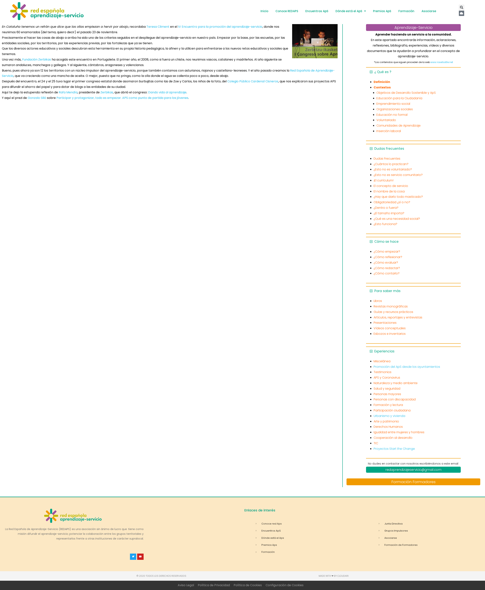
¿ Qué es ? (382, 72)
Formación (406, 11)
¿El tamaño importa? (389, 213)
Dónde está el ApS (349, 11)
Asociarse (429, 11)
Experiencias (384, 351)
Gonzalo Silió (37, 98)
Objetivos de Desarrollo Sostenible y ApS (406, 93)
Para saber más (387, 291)
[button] (461, 7)
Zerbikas (106, 92)
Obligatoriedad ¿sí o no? (392, 202)
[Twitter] (133, 557)
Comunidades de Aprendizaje (398, 125)
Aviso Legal (186, 585)
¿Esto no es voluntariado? (393, 169)
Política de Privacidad (214, 585)
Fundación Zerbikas (36, 59)
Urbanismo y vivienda (389, 416)
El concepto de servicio (391, 186)
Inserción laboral (388, 131)
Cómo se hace (386, 241)
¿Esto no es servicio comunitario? (398, 175)
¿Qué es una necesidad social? (397, 219)
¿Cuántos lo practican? (391, 164)
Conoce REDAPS (286, 11)
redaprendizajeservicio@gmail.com (413, 469)
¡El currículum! (383, 180)
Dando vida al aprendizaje (167, 92)
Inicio (264, 11)
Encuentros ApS (316, 11)
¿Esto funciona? (385, 224)
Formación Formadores (413, 481)
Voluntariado (386, 120)
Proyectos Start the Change (394, 449)
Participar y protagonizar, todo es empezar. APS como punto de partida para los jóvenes (122, 98)
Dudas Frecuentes (389, 148)
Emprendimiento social (393, 104)
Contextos (382, 87)
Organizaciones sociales (394, 109)
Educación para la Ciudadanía (399, 98)
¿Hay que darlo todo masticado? (398, 197)
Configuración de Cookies (285, 585)
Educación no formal (392, 115)
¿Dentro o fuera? (386, 208)
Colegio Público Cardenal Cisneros (252, 81)
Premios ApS (382, 11)
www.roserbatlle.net (441, 62)
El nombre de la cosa (389, 191)
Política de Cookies (248, 585)
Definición (382, 82)
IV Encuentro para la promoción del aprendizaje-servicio (220, 26)
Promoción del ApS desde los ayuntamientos (407, 367)
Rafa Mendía (67, 92)
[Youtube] (140, 557)
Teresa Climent (157, 26)
